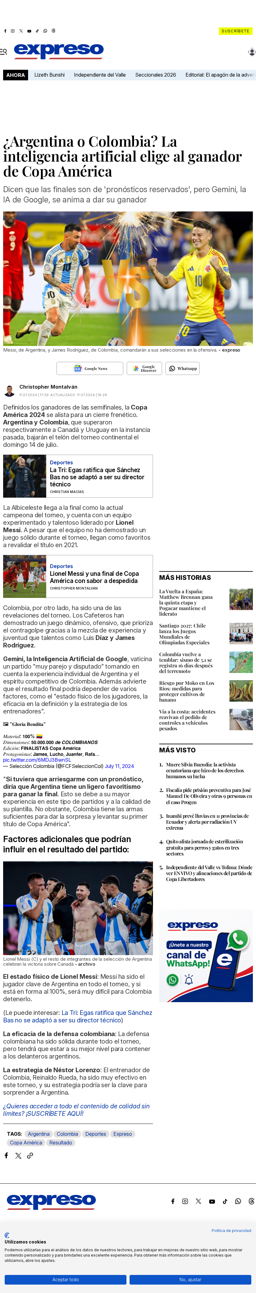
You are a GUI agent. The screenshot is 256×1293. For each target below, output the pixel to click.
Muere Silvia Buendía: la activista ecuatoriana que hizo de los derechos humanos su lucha (205, 770)
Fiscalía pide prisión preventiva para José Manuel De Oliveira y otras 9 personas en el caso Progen (209, 796)
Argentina (39, 1134)
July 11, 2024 (119, 766)
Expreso (122, 1134)
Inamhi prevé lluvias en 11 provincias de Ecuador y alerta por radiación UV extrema (207, 821)
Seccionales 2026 (155, 75)
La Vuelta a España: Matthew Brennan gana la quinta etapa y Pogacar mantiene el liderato (186, 602)
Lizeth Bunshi (49, 75)
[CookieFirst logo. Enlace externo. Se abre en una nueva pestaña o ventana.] (7, 1235)
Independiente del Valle (100, 75)
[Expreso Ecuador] (51, 1208)
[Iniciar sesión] (252, 52)
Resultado (60, 1142)
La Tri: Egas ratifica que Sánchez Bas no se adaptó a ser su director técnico (97, 477)
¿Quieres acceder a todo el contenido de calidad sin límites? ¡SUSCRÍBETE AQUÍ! (76, 1109)
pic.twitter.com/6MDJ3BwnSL (37, 760)
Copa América (26, 1142)
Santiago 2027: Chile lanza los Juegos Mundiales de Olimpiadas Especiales (184, 634)
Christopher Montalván (48, 386)
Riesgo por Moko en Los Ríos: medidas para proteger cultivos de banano (186, 691)
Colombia (67, 1134)
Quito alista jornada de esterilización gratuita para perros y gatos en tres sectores (204, 847)
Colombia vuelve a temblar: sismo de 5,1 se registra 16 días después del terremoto (186, 662)
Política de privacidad (231, 1230)
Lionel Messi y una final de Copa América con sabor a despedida (94, 577)
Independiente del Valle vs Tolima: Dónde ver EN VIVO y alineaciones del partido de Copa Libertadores (209, 873)
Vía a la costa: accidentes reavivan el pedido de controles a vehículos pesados (187, 720)
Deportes (95, 1134)
